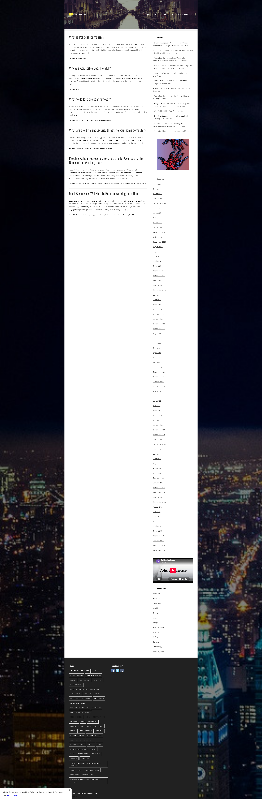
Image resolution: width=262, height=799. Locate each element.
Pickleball (99, 731)
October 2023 (158, 285)
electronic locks (76, 684)
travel (72, 770)
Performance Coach (85, 731)
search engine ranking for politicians (83, 749)
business (73, 680)
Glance (102, 215)
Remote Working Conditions (127, 215)
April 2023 (157, 304)
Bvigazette (73, 796)
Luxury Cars (97, 707)
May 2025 (156, 218)
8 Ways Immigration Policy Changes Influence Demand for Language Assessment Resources (171, 44)
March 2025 (157, 222)
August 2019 (158, 507)
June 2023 (157, 300)
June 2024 (157, 256)
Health (78, 120)
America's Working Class (113, 184)
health (108, 120)
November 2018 (159, 550)
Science (156, 642)
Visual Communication (92, 770)
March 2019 (157, 531)
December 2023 (159, 275)
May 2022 (156, 348)
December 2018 (159, 545)
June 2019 (157, 516)
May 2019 (156, 521)
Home (149, 14)
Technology (80, 148)
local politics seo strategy (79, 707)
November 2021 (159, 377)
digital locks (84, 680)
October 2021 (158, 381)
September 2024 (159, 242)
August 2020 (158, 449)
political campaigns (77, 735)
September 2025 (159, 203)
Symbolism (73, 758)
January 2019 (158, 540)
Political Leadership (94, 735)
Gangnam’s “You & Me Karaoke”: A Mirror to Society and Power (173, 74)
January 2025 (158, 227)
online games (92, 721)
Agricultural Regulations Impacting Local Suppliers (173, 131)
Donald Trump (97, 680)
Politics (83, 58)
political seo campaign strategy (81, 740)
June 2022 (157, 343)
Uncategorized (158, 651)
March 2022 (157, 357)
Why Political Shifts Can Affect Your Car (168, 111)
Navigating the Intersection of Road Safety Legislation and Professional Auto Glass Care (170, 59)
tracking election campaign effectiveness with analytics (86, 764)
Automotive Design (76, 675)
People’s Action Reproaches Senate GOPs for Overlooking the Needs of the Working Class (106, 160)
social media (96, 754)
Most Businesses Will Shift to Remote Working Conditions (104, 193)
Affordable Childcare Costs (79, 671)
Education (157, 598)
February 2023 (158, 314)
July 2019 (156, 512)
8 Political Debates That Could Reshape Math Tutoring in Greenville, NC (170, 117)
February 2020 (158, 478)
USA (79, 770)
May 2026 (156, 189)
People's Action (141, 184)
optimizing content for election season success (86, 726)
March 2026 (157, 194)
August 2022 (158, 333)
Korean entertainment (78, 703)
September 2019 (159, 502)
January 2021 (158, 425)
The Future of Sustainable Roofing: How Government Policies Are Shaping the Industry (170, 124)
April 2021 (157, 410)
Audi (94, 671)
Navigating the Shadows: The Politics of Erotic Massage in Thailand (171, 97)
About (156, 14)
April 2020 (157, 468)
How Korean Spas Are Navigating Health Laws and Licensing (172, 89)
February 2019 (158, 536)
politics (91, 744)
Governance (80, 184)
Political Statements (77, 744)
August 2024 (158, 247)
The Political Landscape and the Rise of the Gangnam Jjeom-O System (170, 82)
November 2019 (159, 492)
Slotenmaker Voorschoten (79, 754)
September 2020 (159, 444)
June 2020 (157, 459)
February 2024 (158, 271)
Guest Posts (88, 694)
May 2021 (156, 406)
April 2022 (157, 353)
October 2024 (158, 237)
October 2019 (158, 497)
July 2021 (156, 396)
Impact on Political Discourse (80, 698)
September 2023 (159, 290)
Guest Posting (75, 694)
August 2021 (158, 391)
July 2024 (156, 251)
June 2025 (157, 213)
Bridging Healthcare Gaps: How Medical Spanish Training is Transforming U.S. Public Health (171, 104)
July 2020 (156, 454)
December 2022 (159, 324)
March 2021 (157, 415)
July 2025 (156, 208)
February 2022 (158, 362)
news (77, 58)
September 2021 (159, 386)
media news (74, 721)
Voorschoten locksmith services (81, 775)
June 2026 (157, 184)
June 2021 (157, 401)
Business (79, 215)
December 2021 (159, 372)
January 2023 (158, 319)
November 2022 (159, 328)
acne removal (99, 120)
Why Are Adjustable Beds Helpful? (90, 68)
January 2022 (158, 367)
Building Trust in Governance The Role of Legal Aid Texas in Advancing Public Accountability (172, 67)
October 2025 (158, 198)
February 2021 (158, 420)
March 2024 (157, 266)
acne (91, 120)
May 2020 (156, 463)
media (88, 717)
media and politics (99, 717)
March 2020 (157, 473)
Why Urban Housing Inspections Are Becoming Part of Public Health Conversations (173, 51)
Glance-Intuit (111, 215)
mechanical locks (76, 717)
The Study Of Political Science (175, 14)
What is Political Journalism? (86, 37)
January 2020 (158, 483)
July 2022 (156, 338)
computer (96, 148)
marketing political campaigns (80, 712)
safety (103, 148)
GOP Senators (128, 184)
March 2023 (157, 309)
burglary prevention (93, 675)
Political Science (159, 627)
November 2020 (159, 434)
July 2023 (156, 295)
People (87, 184)
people (72, 731)
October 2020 (158, 439)
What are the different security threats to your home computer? (107, 130)
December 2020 (159, 430)
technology (85, 758)
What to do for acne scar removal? (90, 99)
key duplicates (99, 698)
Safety (155, 637)
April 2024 (157, 261)
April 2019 (157, 526)
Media (155, 613)
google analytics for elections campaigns (84, 689)
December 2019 (159, 487)
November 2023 (159, 280)
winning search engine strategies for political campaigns (86, 781)
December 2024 (159, 232)
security (110, 148)
